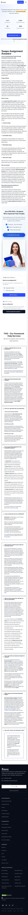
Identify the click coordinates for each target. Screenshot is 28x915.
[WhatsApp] (3, 905)
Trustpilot (6, 710)
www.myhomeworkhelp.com (16, 370)
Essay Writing (4, 870)
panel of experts (7, 612)
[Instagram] (12, 905)
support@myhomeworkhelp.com (10, 780)
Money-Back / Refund (6, 827)
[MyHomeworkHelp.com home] (5, 769)
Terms (18, 910)
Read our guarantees (14, 790)
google (5, 709)
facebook (10, 709)
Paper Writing (17, 876)
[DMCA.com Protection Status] (7, 895)
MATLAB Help (5, 876)
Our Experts (4, 859)
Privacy (14, 910)
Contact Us (4, 850)
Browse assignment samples (13, 311)
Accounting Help (5, 879)
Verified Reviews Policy (6, 836)
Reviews (3, 856)
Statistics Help (18, 883)
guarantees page (14, 507)
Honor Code (4, 833)
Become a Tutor (5, 863)
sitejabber (14, 709)
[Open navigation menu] (25, 2)
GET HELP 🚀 (14, 786)
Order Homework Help (6, 801)
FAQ (3, 853)
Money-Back (9, 910)
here (21, 710)
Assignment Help (5, 804)
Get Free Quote (13, 294)
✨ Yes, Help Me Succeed (14, 235)
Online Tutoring (5, 873)
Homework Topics (5, 813)
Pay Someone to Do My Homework (6, 887)
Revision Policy (5, 830)
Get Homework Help (13, 35)
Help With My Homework (20, 886)
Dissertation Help (18, 870)
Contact (22, 910)
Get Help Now (20, 2)
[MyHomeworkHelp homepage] (5, 2)
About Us (4, 847)
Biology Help (17, 879)
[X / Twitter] (9, 905)
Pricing (3, 807)
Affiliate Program (5, 816)
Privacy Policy (7, 536)
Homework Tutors (18, 873)
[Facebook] (6, 905)
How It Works (4, 810)
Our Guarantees (5, 824)
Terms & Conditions (6, 840)
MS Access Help (5, 883)
